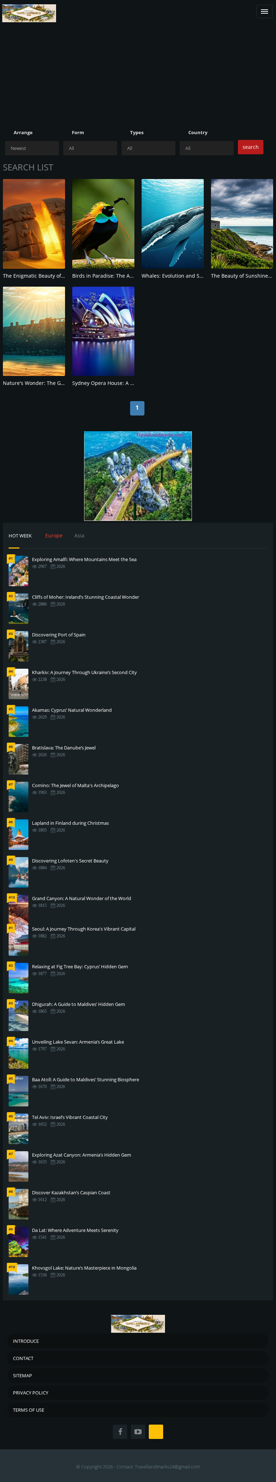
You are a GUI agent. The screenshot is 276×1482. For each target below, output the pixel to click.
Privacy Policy (30, 1392)
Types (136, 132)
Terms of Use (28, 1410)
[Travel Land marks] (29, 7)
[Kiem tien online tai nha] (138, 475)
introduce (26, 1341)
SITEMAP (22, 1375)
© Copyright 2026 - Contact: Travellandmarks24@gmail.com (138, 1466)
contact (23, 1358)
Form (78, 132)
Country (197, 132)
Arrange (23, 132)
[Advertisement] (138, 79)
